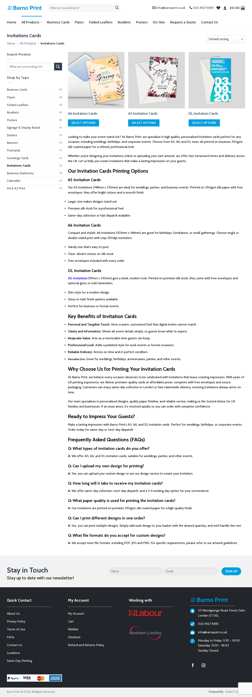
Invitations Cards (19, 165)
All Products (30, 22)
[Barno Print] (24, 8)
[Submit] (117, 8)
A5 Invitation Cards (143, 113)
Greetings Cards (18, 158)
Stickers (12, 135)
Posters (142, 22)
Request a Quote (183, 22)
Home (11, 22)
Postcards (13, 150)
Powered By (216, 691)
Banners (12, 143)
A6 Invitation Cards (82, 113)
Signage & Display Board (23, 127)
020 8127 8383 (203, 8)
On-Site (159, 22)
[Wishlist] (218, 8)
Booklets (124, 22)
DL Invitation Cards (203, 113)
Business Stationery (20, 173)
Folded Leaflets (101, 22)
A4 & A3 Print (16, 188)
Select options (83, 122)
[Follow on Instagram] (206, 666)
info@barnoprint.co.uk (170, 8)
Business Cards (58, 22)
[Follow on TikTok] (216, 666)
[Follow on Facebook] (195, 666)
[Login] (225, 8)
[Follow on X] (227, 666)
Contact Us (209, 22)
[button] (237, 8)
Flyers (79, 22)
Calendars (13, 181)
